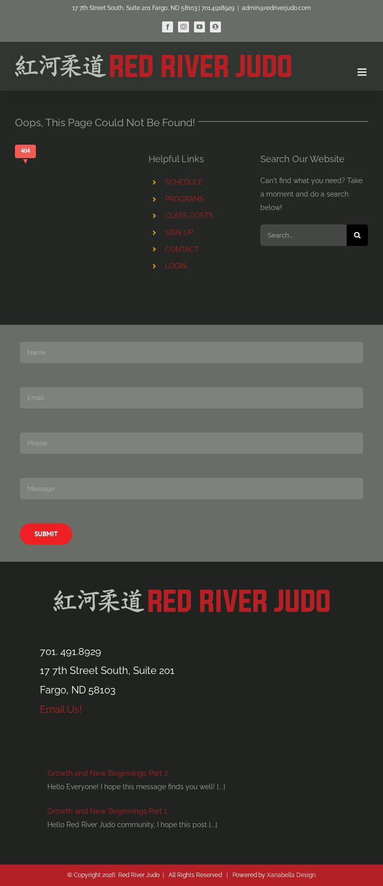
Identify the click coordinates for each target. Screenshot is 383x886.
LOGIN (176, 266)
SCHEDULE (184, 182)
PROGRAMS (184, 199)
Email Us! (61, 709)
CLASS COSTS (189, 216)
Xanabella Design (291, 875)
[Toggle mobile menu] (363, 72)
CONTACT (182, 249)
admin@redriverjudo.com (276, 7)
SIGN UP (179, 232)
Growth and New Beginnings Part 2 (107, 773)
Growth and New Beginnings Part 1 (107, 811)
